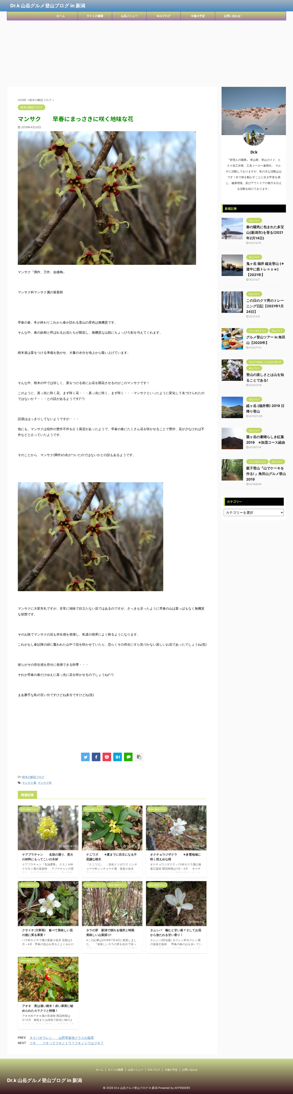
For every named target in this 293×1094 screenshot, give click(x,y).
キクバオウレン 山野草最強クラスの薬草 (62, 1038)
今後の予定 (198, 16)
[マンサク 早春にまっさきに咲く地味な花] (117, 757)
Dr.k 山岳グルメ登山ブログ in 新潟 (47, 5)
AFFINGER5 (182, 1087)
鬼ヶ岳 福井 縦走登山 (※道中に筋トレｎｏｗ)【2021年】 (265, 269)
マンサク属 (29, 782)
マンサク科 (45, 782)
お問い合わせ (232, 16)
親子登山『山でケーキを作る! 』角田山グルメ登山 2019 (266, 473)
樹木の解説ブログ (33, 777)
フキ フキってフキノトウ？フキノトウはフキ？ (67, 1043)
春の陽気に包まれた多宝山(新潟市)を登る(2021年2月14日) (265, 232)
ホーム (60, 16)
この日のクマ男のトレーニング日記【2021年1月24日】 (265, 306)
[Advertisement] (146, 53)
